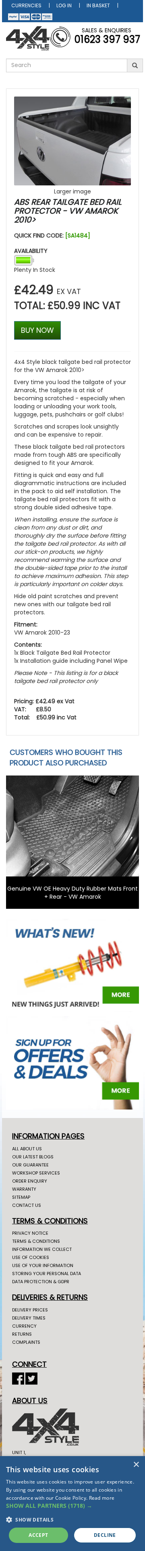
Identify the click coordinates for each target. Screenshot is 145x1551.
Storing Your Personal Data (46, 1273)
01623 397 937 (107, 39)
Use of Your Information (42, 1265)
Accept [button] (38, 1535)
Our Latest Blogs (33, 1157)
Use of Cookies (30, 1257)
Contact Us (26, 1205)
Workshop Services (36, 1173)
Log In (64, 5)
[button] (72, 1506)
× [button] (136, 1465)
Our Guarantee (30, 1165)
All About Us (27, 1148)
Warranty (24, 1189)
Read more (102, 1497)
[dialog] (72, 1503)
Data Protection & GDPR (40, 1281)
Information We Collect (42, 1249)
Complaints (26, 1342)
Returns (22, 1334)
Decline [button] (105, 1535)
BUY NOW (37, 330)
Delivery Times (29, 1318)
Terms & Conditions (36, 1241)
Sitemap (21, 1197)
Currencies (26, 5)
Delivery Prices (30, 1310)
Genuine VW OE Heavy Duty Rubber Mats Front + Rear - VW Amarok (72, 893)
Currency (24, 1326)
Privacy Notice (30, 1233)
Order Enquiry (29, 1181)
